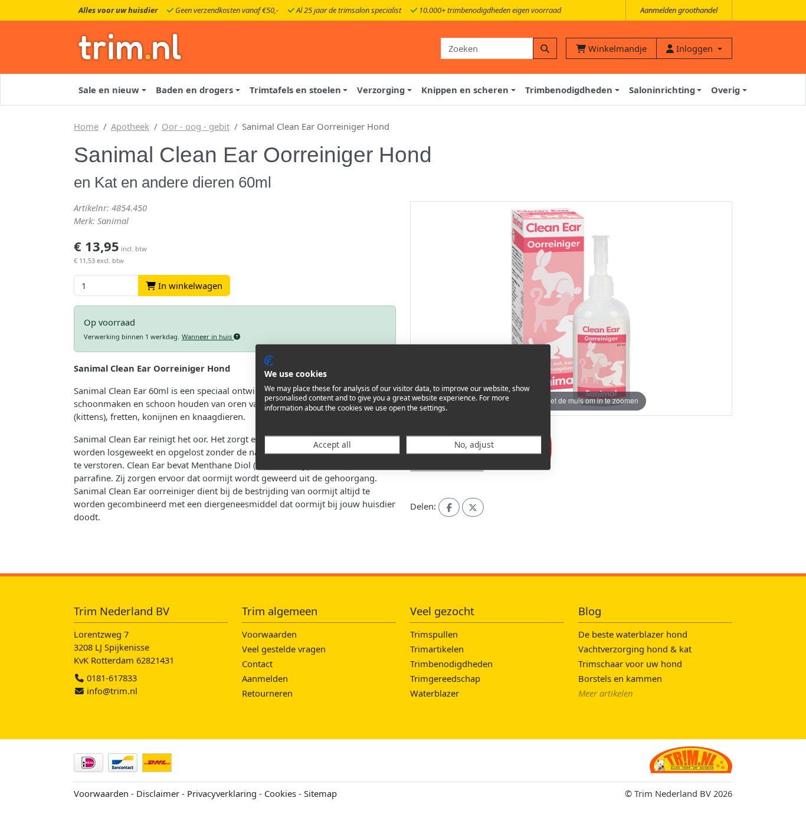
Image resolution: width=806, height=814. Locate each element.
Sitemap (320, 793)
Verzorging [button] (381, 90)
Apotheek (130, 126)
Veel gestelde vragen (284, 649)
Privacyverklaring (222, 793)
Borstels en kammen (620, 678)
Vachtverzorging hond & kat (635, 649)
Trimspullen (434, 634)
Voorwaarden (269, 634)
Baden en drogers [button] (194, 90)
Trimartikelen (437, 649)
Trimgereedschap (445, 678)
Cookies (280, 793)
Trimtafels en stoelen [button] (295, 90)
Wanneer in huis (208, 336)
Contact (257, 663)
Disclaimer (157, 793)
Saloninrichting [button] (662, 90)
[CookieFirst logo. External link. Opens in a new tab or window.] (268, 361)
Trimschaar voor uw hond (630, 663)
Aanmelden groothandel (678, 10)
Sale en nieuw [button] (108, 90)
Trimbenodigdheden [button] (568, 90)
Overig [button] (725, 90)
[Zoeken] (545, 48)
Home (86, 126)
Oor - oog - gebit (196, 126)
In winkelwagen (189, 285)
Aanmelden (265, 678)
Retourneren (267, 693)
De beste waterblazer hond (632, 634)
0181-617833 (110, 678)
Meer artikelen (605, 693)
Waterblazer (434, 693)
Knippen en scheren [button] (465, 90)
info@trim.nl (112, 691)
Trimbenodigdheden (451, 663)
